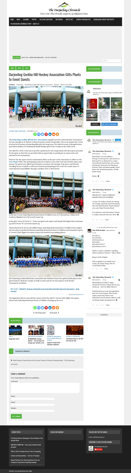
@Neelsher (96, 242)
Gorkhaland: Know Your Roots (104, 19)
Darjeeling (19, 85)
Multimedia (59, 19)
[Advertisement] (65, 41)
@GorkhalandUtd (98, 244)
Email (13, 402)
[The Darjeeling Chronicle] (65, 8)
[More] (57, 134)
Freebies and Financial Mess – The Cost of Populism (25, 456)
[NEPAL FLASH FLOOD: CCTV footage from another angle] (92, 115)
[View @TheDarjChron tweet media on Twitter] (98, 176)
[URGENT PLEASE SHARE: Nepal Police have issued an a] (92, 103)
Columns (26, 19)
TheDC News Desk (20, 131)
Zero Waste (13, 162)
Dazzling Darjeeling (46, 19)
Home (12, 19)
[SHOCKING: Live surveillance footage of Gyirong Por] (116, 115)
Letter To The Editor (54, 336)
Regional (59, 338)
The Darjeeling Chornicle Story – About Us (24, 24)
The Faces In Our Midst (35, 336)
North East (69, 19)
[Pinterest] (46, 134)
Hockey (56, 85)
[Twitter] (42, 134)
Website (13, 408)
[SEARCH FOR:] (111, 60)
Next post (53, 313)
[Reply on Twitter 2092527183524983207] (93, 305)
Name (13, 396)
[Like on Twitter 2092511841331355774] (102, 269)
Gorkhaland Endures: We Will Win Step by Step (74, 340)
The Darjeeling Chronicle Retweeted (108, 227)
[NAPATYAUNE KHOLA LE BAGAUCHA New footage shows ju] (104, 103)
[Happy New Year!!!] (15, 334)
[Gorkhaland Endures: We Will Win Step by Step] (74, 334)
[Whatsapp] (35, 134)
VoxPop (34, 19)
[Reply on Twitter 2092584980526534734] (93, 220)
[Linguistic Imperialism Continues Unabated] (50, 334)
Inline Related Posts (78, 294)
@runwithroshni (110, 230)
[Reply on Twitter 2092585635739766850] (93, 181)
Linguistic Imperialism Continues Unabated (53, 343)
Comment (14, 381)
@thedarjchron (96, 153)
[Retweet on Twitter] (97, 227)
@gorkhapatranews (99, 246)
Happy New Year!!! (14, 339)
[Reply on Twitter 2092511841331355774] (93, 269)
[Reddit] (53, 134)
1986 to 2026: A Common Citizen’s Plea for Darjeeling (26, 451)
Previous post (40, 313)
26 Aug (104, 153)
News (18, 19)
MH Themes (29, 471)
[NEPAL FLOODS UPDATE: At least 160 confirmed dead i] (116, 103)
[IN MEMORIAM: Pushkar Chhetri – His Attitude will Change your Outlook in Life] (36, 334)
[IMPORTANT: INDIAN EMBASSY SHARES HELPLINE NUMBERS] (104, 115)
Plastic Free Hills (66, 85)
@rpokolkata (96, 238)
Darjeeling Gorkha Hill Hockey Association (39, 85)
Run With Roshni (98, 230)
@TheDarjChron (98, 240)
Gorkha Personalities (83, 19)
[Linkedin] (50, 134)
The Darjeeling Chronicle (101, 151)
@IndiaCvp (96, 236)
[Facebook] (38, 134)
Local (11, 336)
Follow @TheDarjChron (96, 437)
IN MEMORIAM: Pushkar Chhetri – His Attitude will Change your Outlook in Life (36, 341)
